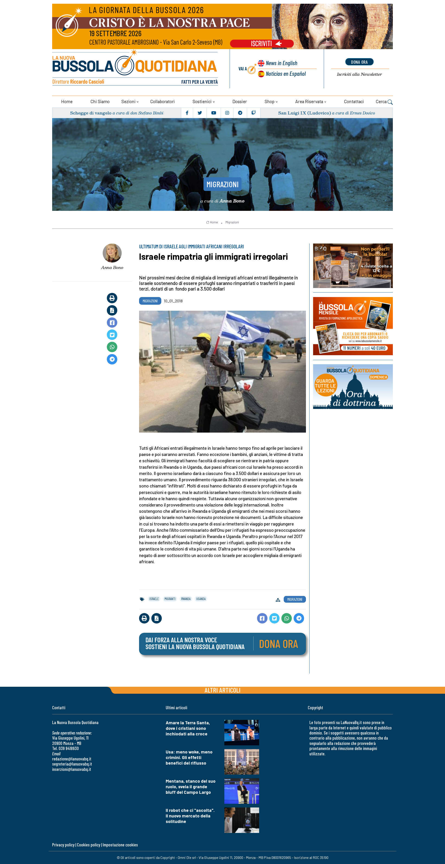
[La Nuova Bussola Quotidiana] (135, 68)
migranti (170, 599)
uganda (201, 599)
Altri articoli (223, 690)
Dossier (239, 101)
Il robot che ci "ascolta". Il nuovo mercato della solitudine (190, 815)
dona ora (359, 62)
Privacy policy (63, 844)
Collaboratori (162, 101)
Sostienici (202, 101)
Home (67, 101)
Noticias (286, 73)
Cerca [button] (382, 101)
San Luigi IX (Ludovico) (304, 112)
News (281, 62)
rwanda (186, 599)
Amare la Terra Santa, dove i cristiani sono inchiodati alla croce (188, 728)
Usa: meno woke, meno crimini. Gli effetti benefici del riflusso (189, 757)
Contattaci (354, 101)
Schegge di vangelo (90, 112)
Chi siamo (100, 101)
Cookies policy (88, 844)
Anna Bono (112, 267)
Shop (269, 101)
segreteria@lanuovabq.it (72, 763)
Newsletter (359, 74)
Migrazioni (223, 184)
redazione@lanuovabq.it (71, 758)
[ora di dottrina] (353, 386)
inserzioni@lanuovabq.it (71, 769)
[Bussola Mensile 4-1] (353, 266)
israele (154, 599)
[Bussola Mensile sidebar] (353, 326)
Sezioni (128, 101)
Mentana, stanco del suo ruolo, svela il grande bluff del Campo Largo (191, 786)
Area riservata (309, 101)
